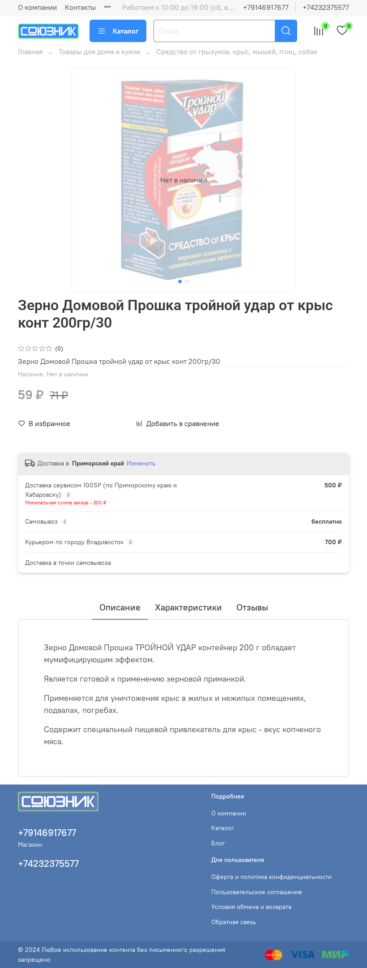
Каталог (126, 30)
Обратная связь (233, 922)
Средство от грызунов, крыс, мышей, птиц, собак (236, 51)
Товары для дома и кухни (99, 51)
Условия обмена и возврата (251, 907)
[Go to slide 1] (180, 281)
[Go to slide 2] (187, 281)
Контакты (80, 7)
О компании (37, 7)
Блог (218, 843)
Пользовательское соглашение (256, 892)
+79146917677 (266, 7)
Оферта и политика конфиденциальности (271, 877)
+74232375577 (326, 7)
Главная (30, 51)
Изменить (141, 463)
